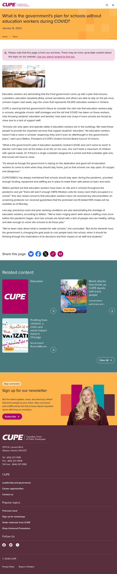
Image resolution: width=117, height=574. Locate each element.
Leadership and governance (16, 482)
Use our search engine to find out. (56, 56)
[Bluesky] (10, 544)
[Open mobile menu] (113, 5)
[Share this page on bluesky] (31, 254)
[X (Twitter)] (17, 544)
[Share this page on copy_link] (53, 254)
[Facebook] (4, 544)
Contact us (7, 494)
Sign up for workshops (13, 516)
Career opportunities (13, 488)
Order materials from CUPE (16, 522)
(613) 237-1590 (14, 457)
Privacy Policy (8, 566)
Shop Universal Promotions (16, 528)
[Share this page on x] (45, 254)
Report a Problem (26, 566)
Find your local (9, 510)
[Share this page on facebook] (38, 254)
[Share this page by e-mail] (60, 254)
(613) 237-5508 (15, 460)
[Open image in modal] (58, 76)
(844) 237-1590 (19, 464)
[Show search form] (107, 5)
